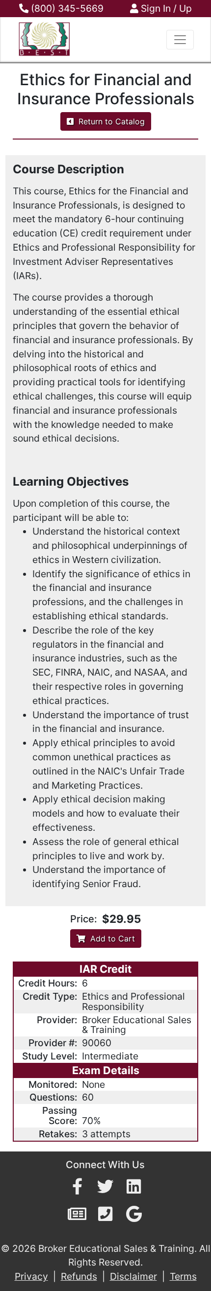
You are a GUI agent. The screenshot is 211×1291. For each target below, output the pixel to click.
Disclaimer (133, 1276)
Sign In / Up (165, 8)
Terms (183, 1276)
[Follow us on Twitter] (105, 1186)
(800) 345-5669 (66, 8)
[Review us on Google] (134, 1214)
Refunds (79, 1276)
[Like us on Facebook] (77, 1186)
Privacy (31, 1276)
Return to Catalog (109, 121)
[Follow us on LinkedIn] (134, 1186)
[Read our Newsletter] (77, 1214)
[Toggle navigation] (180, 39)
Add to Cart (110, 938)
